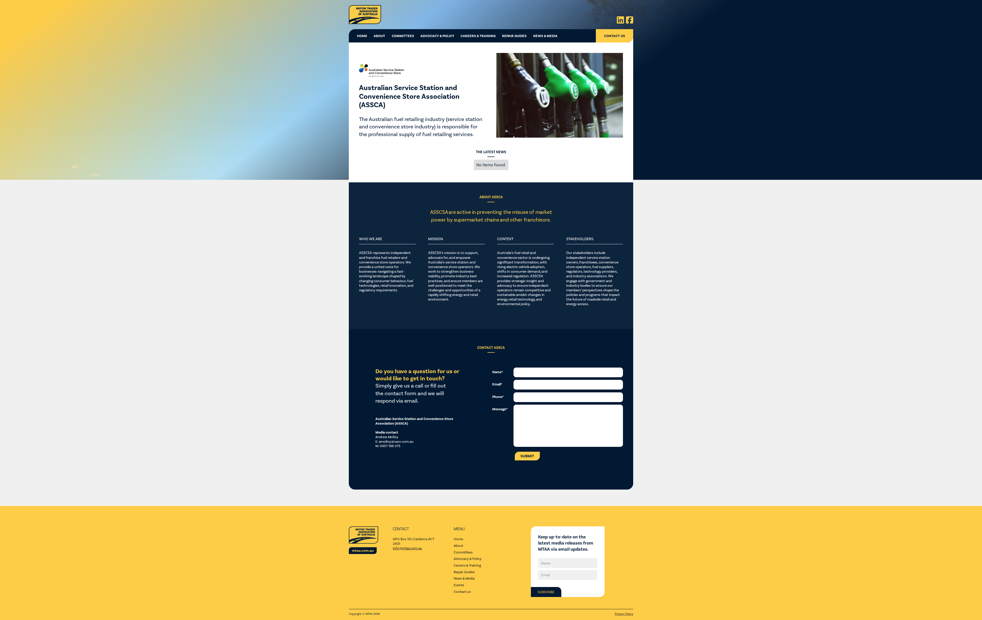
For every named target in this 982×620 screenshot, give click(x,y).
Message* (500, 409)
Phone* (498, 396)
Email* (497, 384)
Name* (497, 372)
